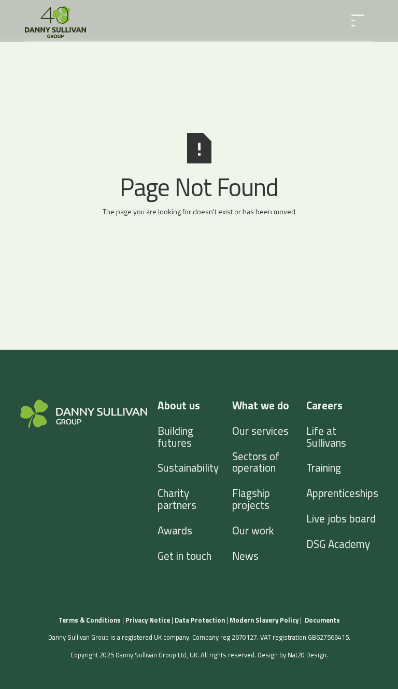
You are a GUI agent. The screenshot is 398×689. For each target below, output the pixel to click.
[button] (357, 20)
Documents (322, 620)
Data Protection (200, 620)
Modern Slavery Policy (265, 620)
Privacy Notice (147, 620)
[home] (55, 21)
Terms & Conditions (90, 620)
